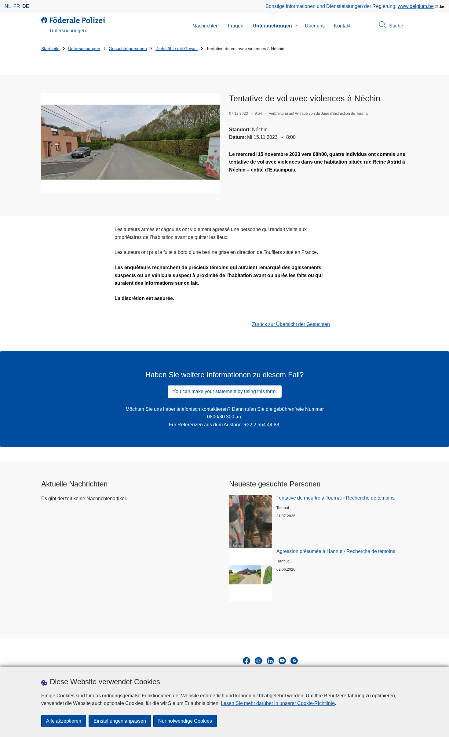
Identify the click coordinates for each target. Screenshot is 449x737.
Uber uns (315, 25)
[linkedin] (270, 660)
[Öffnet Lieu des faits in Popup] (130, 143)
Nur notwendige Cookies (185, 721)
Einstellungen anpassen (119, 721)
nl (8, 6)
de (25, 6)
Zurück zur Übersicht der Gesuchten (291, 324)
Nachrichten (205, 25)
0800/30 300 (220, 416)
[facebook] (246, 660)
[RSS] (294, 660)
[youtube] (282, 660)
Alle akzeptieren (63, 721)
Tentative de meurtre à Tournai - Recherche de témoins (335, 497)
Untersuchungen (272, 25)
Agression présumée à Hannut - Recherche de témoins (335, 551)
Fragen (235, 25)
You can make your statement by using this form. (225, 391)
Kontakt (342, 25)
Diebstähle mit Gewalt (176, 48)
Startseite (50, 48)
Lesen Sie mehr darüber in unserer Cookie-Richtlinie (278, 703)
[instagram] (258, 660)
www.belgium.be (416, 6)
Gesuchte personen (128, 48)
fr (16, 6)
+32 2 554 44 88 (261, 424)
